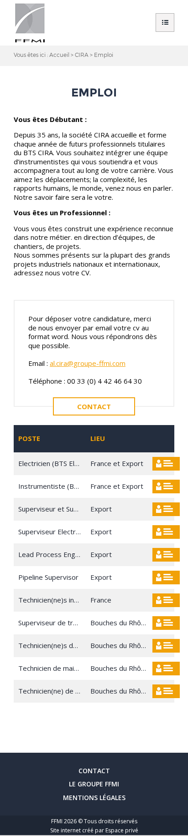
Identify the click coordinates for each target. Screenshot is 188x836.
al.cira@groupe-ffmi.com (87, 363)
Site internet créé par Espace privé (94, 830)
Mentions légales (94, 797)
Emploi (103, 54)
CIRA (82, 54)
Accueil (59, 54)
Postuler (166, 464)
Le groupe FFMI (94, 784)
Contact (94, 406)
